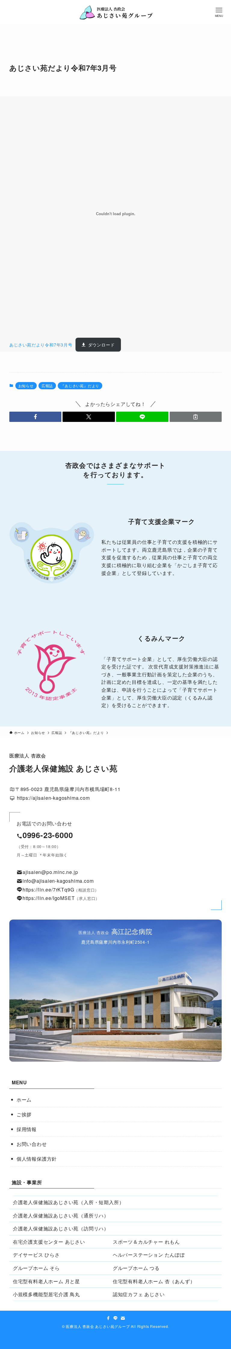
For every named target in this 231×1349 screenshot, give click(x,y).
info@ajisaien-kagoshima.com (58, 880)
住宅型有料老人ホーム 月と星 (46, 1281)
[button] (35, 417)
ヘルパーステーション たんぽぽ (149, 1254)
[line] (115, 1318)
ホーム (24, 1099)
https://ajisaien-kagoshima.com (52, 797)
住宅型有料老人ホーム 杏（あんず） (154, 1281)
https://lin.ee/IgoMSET (49, 898)
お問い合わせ (32, 1143)
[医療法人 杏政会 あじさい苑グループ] (115, 12)
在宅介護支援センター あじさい (49, 1241)
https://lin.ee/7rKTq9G (48, 889)
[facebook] (108, 1318)
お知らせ (26, 385)
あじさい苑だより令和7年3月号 (40, 345)
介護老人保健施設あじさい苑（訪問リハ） (61, 1228)
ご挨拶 (24, 1114)
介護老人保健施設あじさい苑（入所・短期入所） (68, 1202)
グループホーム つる (136, 1267)
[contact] (122, 1318)
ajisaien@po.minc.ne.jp (50, 872)
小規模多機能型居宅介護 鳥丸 (46, 1294)
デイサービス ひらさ (36, 1254)
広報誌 (47, 385)
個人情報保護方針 (37, 1158)
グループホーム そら (36, 1267)
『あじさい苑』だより (80, 385)
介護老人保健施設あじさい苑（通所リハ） (61, 1215)
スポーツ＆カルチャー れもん (146, 1241)
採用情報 (27, 1129)
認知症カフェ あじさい (139, 1294)
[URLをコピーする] (196, 417)
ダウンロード (101, 345)
